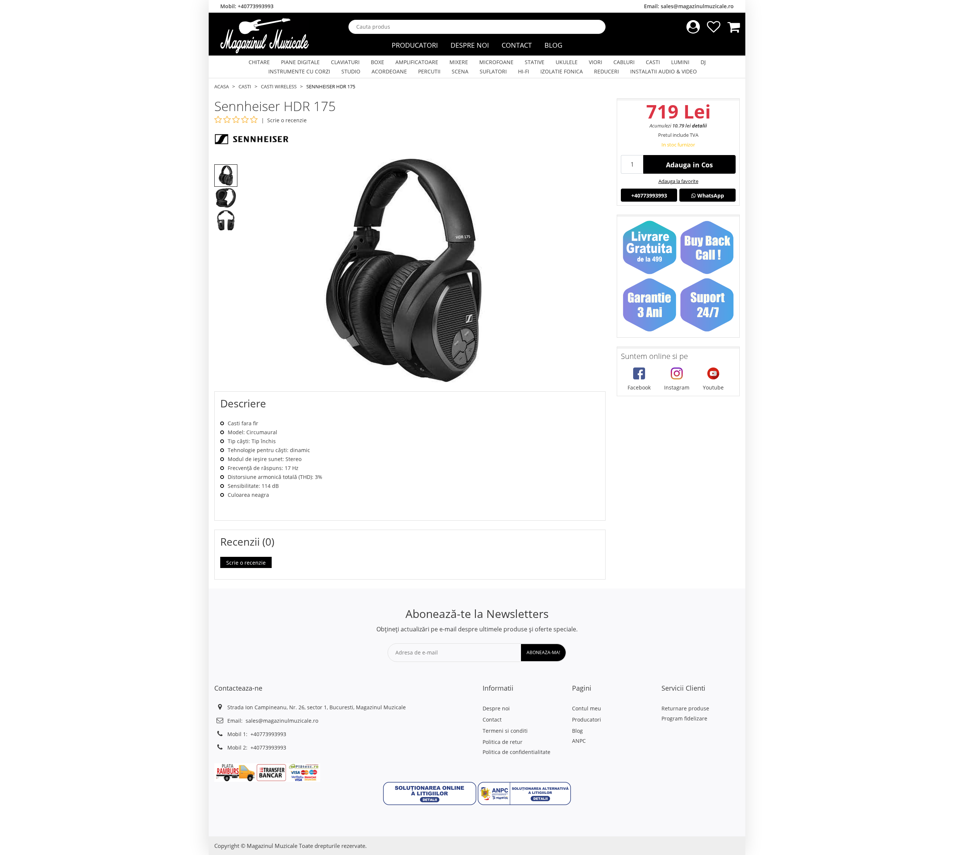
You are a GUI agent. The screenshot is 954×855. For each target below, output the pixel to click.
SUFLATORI (493, 71)
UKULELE (567, 62)
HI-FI (523, 71)
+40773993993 (256, 6)
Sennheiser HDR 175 (330, 86)
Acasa (221, 86)
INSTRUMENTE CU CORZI (299, 71)
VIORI (595, 62)
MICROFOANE (496, 62)
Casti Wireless (279, 86)
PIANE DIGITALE (300, 62)
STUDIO (350, 71)
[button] (429, 792)
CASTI (653, 62)
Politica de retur (502, 741)
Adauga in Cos (689, 164)
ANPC (579, 740)
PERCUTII (429, 71)
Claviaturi (345, 62)
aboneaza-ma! (543, 652)
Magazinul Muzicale (272, 845)
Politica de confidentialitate (516, 751)
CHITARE (259, 62)
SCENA (460, 71)
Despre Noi (470, 45)
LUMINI (680, 62)
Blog (553, 45)
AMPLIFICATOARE (416, 62)
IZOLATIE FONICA (561, 71)
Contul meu (586, 708)
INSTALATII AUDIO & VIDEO (663, 71)
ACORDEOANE (389, 71)
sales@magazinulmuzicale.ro (697, 6)
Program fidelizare (684, 718)
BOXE (377, 62)
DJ (703, 62)
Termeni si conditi (505, 730)
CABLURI (624, 62)
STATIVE (534, 62)
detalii (699, 125)
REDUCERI (606, 71)
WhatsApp (710, 195)
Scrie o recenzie (287, 120)
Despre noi (496, 708)
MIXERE (458, 62)
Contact (517, 45)
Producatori (415, 45)
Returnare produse (685, 708)
